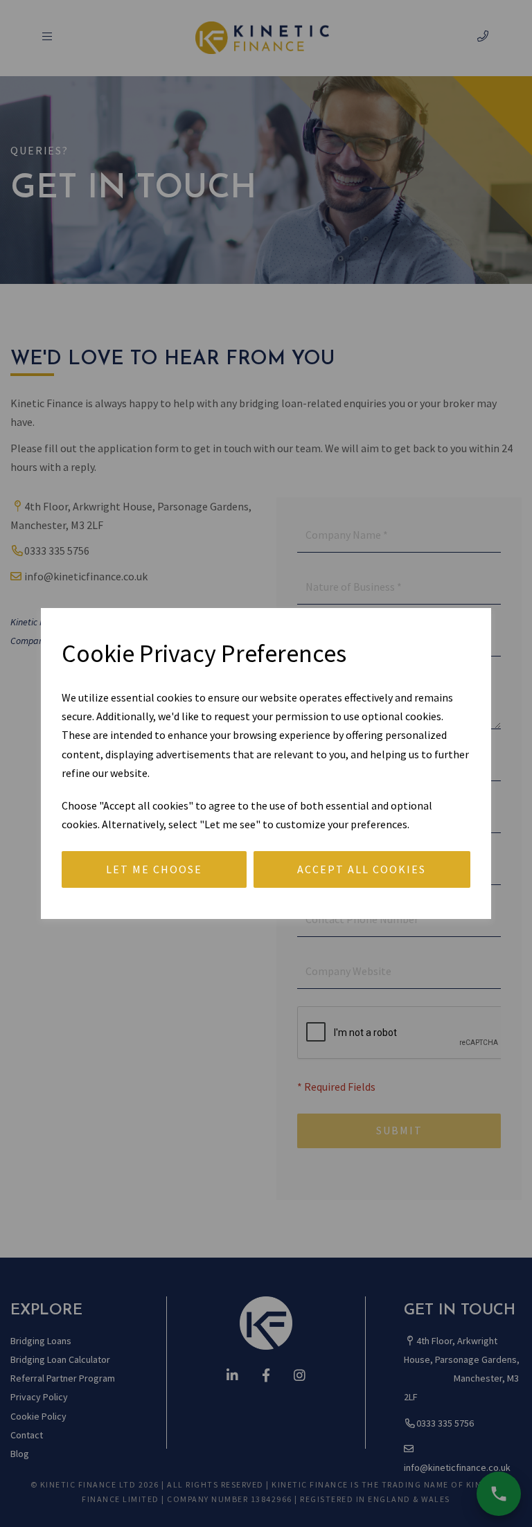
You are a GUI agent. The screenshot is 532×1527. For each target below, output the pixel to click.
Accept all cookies (361, 869)
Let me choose (154, 869)
